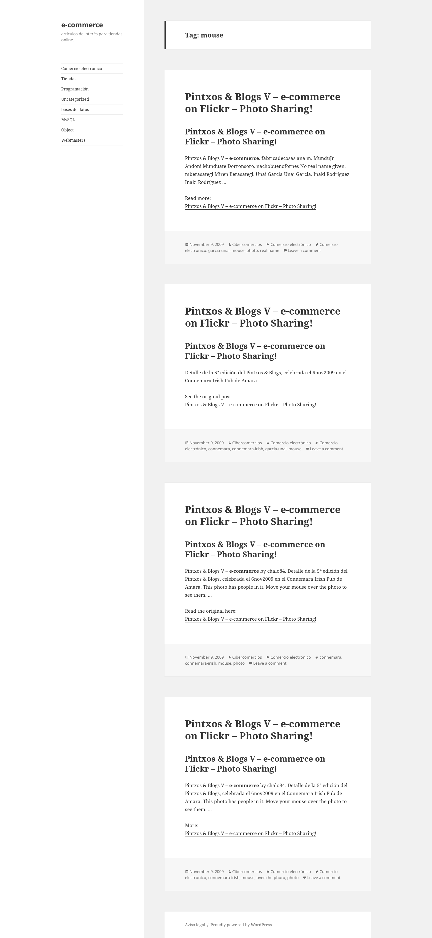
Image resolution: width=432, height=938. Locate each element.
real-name (269, 250)
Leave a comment (304, 250)
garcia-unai (219, 250)
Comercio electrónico (81, 68)
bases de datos (75, 109)
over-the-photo (270, 877)
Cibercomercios (247, 244)
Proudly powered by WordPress (241, 925)
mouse (238, 250)
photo (252, 250)
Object (67, 130)
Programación (74, 89)
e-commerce (82, 24)
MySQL (68, 119)
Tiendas (68, 78)
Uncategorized (75, 99)
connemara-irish (247, 449)
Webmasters (73, 140)
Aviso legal (195, 925)
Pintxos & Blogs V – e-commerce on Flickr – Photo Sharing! (262, 102)
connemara (219, 449)
